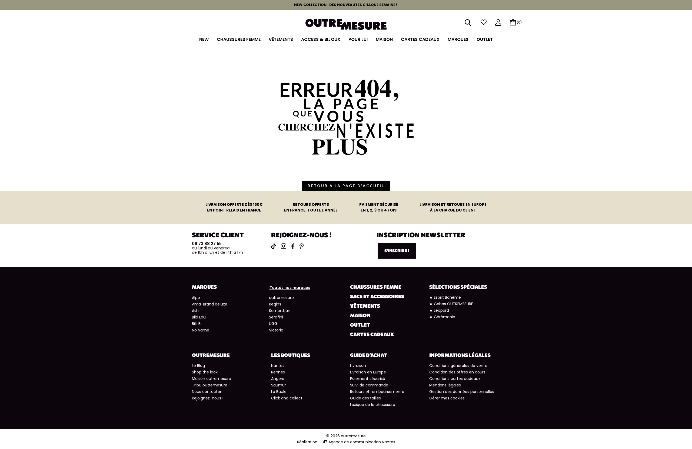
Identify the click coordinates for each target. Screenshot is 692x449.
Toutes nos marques (290, 287)
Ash (195, 310)
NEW (204, 39)
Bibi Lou (199, 317)
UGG (273, 323)
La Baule (279, 391)
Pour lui (358, 39)
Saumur (278, 385)
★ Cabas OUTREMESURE (451, 304)
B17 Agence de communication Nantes (358, 442)
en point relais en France (234, 207)
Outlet (485, 39)
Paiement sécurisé (367, 378)
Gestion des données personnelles (461, 391)
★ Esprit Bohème (445, 297)
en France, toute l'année (311, 207)
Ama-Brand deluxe (209, 304)
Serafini (276, 317)
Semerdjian (279, 310)
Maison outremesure (211, 378)
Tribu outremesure (209, 385)
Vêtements (281, 39)
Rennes (278, 372)
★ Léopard (439, 310)
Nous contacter (206, 391)
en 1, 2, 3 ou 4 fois (378, 207)
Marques (458, 39)
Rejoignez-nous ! (207, 398)
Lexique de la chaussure (372, 404)
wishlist (484, 22)
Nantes (277, 365)
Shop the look (205, 372)
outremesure (281, 297)
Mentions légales (445, 385)
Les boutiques (290, 355)
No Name (200, 330)
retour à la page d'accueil (346, 185)
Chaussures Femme (239, 39)
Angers (277, 378)
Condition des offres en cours (457, 372)
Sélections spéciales (458, 287)
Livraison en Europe (368, 372)
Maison (384, 39)
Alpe (196, 297)
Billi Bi (196, 323)
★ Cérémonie (442, 317)
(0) (519, 22)
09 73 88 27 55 (207, 243)
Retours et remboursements (377, 391)
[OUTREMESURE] (346, 24)
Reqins (275, 304)
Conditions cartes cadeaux (454, 378)
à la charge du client (453, 207)
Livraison (358, 365)
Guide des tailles (365, 398)
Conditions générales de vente (458, 365)
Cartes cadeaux (420, 39)
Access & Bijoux (320, 39)
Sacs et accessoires (377, 296)
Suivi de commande (369, 385)
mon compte (498, 23)
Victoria (276, 330)
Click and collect (286, 398)
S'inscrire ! (396, 250)
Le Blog (198, 365)
